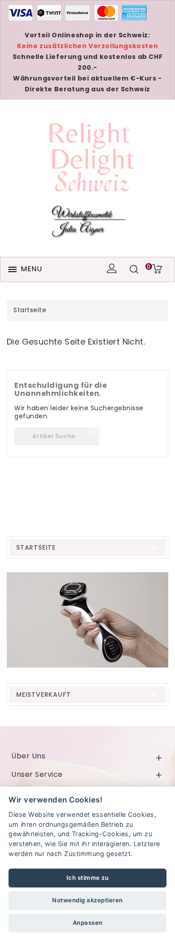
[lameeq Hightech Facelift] (87, 620)
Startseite (36, 547)
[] (93, 431)
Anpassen (88, 922)
